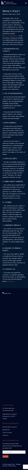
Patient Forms (6, 429)
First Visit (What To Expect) (10, 427)
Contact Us (5, 435)
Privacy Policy (12, 466)
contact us (10, 281)
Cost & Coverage (7, 432)
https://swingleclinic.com (11, 36)
